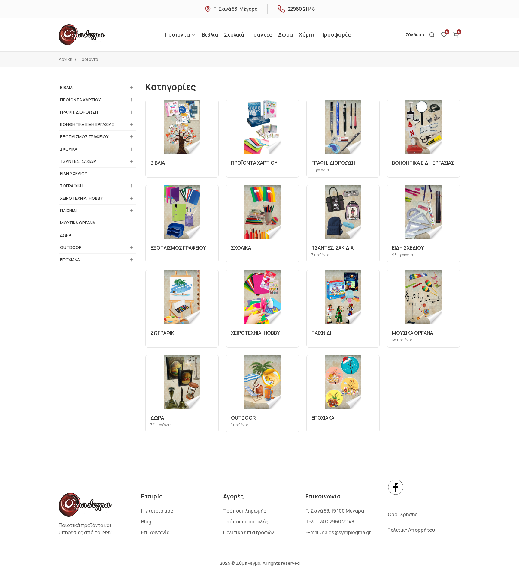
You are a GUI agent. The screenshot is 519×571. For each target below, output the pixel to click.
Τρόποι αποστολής (245, 521)
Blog (146, 521)
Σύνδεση (414, 34)
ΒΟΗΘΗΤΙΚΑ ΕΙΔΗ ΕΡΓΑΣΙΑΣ (87, 124)
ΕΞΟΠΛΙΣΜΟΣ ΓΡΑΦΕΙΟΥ (84, 136)
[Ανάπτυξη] (131, 87)
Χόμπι (306, 34)
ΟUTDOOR (71, 247)
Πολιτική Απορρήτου (411, 530)
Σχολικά (234, 34)
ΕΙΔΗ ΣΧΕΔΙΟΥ (73, 173)
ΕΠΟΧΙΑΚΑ (70, 259)
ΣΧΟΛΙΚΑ (68, 149)
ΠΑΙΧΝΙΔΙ (68, 210)
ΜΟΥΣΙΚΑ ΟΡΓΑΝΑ (77, 223)
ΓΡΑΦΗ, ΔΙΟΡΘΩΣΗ (79, 112)
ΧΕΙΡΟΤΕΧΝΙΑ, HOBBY (81, 198)
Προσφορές (335, 34)
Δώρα (285, 34)
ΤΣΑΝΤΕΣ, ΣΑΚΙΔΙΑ (78, 161)
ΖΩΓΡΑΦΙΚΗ (71, 186)
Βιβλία (210, 34)
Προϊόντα (177, 34)
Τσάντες (261, 34)
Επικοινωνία (155, 532)
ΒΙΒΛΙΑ (66, 87)
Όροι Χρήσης (402, 514)
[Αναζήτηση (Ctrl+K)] (432, 35)
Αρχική (65, 59)
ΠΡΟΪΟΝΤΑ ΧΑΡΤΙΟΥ (80, 100)
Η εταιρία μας (157, 510)
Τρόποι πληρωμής (244, 510)
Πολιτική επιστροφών (248, 532)
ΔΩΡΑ (65, 235)
